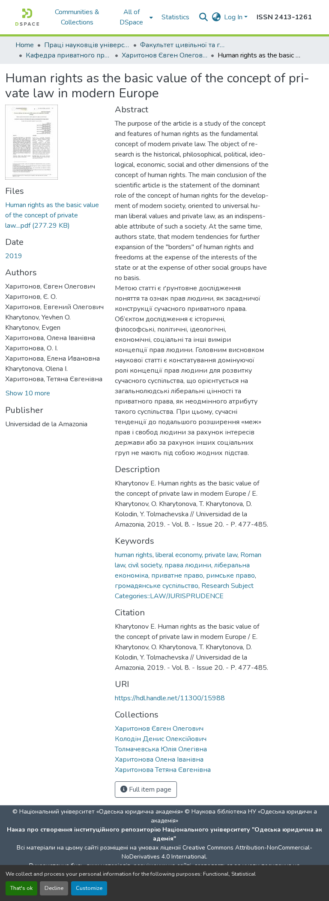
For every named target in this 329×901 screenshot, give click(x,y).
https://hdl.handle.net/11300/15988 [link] (170, 698)
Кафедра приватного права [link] (68, 55)
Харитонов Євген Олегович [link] (164, 55)
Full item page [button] (149, 789)
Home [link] (24, 45)
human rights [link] (134, 555)
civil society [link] (145, 565)
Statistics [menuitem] (175, 17)
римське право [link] (230, 575)
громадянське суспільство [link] (156, 586)
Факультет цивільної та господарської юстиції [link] (183, 45)
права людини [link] (187, 565)
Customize (89, 888)
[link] (55, 215)
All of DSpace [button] (131, 17)
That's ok (21, 888)
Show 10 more (28, 393)
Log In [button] (234, 17)
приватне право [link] (177, 575)
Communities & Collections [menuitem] (77, 17)
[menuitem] (134, 17)
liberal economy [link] (179, 555)
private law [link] (221, 555)
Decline (54, 888)
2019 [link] (13, 256)
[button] (27, 17)
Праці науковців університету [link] (87, 45)
